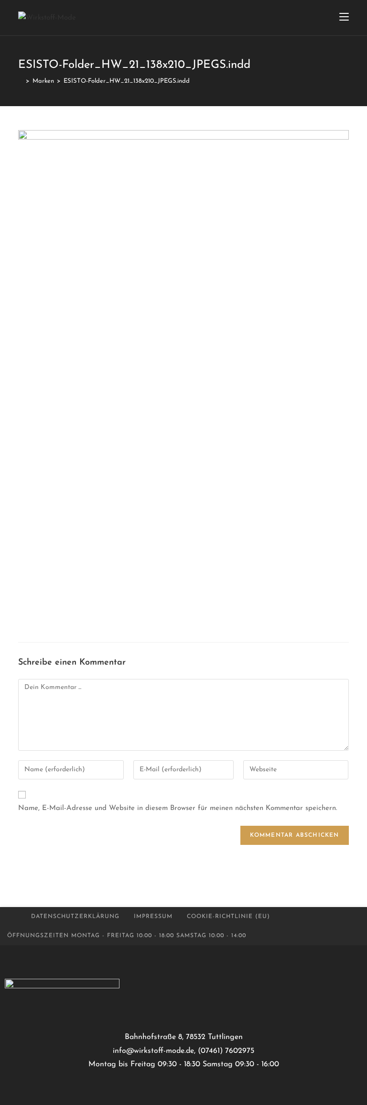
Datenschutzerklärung (75, 916)
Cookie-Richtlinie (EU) (228, 916)
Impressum (153, 916)
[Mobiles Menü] (344, 17)
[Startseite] (20, 81)
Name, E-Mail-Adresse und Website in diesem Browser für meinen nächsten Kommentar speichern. (177, 808)
